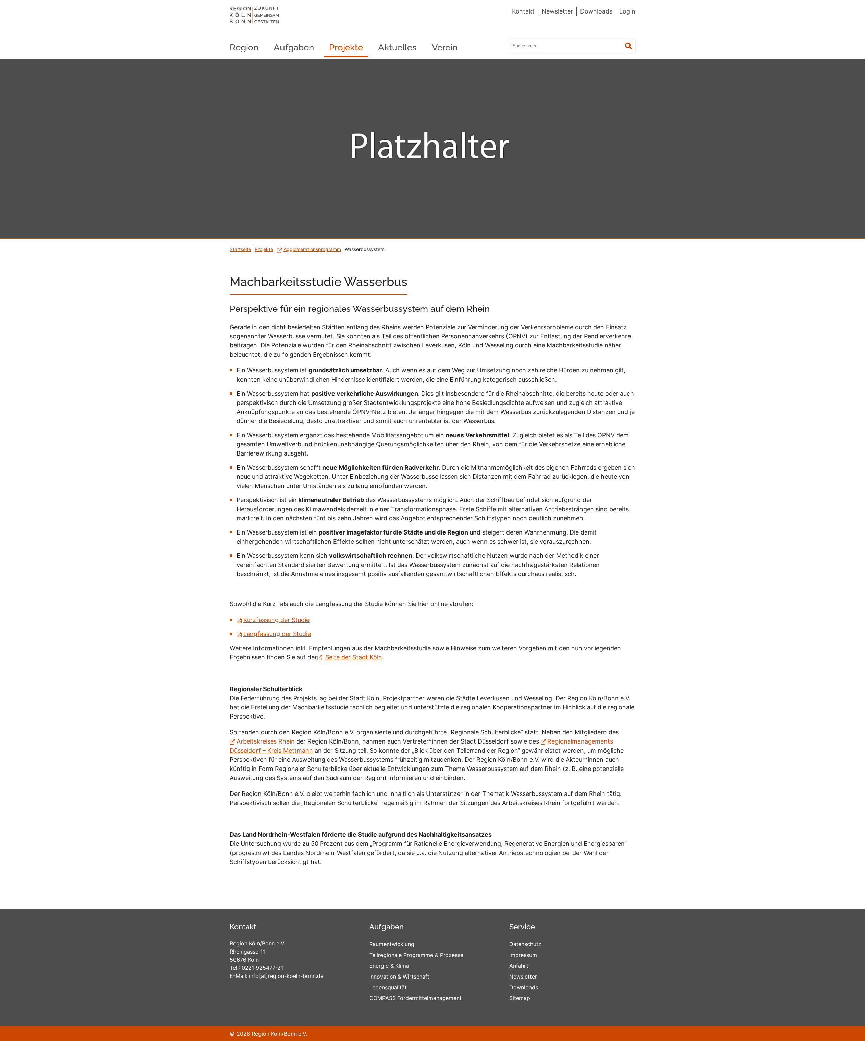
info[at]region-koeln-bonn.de (286, 975)
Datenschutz (525, 944)
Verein (445, 47)
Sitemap (519, 998)
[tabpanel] (432, 149)
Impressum (523, 955)
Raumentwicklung (391, 944)
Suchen (632, 46)
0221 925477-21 (262, 967)
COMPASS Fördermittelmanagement (415, 998)
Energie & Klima (389, 965)
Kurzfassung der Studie (276, 619)
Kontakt (523, 11)
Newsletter (557, 11)
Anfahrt (518, 965)
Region (244, 47)
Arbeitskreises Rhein (266, 741)
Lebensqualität (388, 987)
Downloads (596, 11)
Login (627, 11)
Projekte (346, 47)
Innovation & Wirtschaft (399, 976)
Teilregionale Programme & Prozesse (416, 955)
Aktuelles (397, 47)
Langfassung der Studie (277, 633)
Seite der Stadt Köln (353, 657)
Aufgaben (294, 47)
